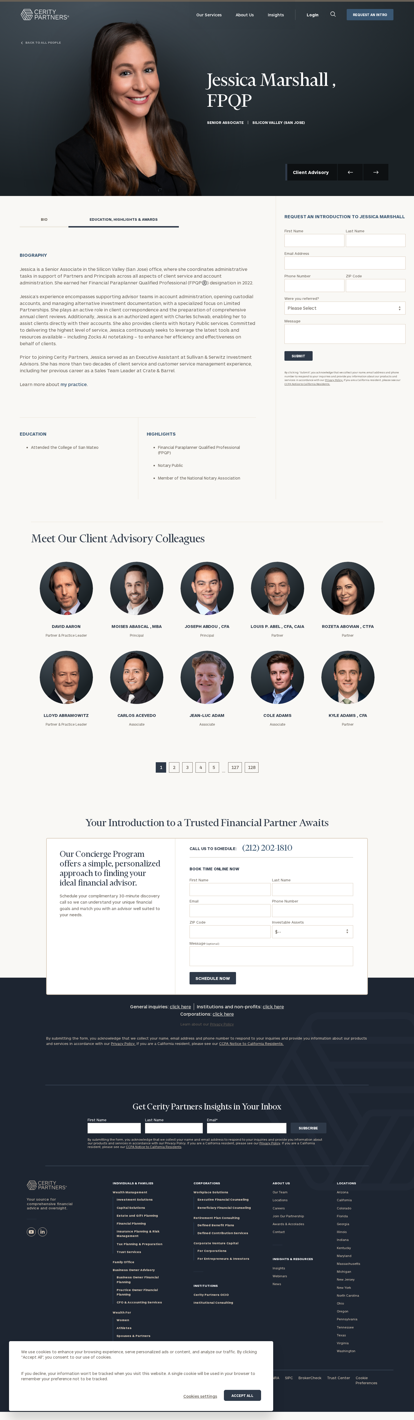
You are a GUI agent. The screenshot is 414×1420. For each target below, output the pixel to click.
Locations (280, 1200)
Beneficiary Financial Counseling (224, 1207)
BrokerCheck (310, 1378)
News (277, 1284)
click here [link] (180, 1006)
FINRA (274, 1378)
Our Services (209, 14)
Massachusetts (348, 1263)
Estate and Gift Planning (137, 1215)
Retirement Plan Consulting (216, 1218)
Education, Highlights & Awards (124, 219)
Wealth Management (130, 1192)
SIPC (289, 1378)
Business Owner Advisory (134, 1270)
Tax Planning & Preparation (139, 1244)
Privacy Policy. (334, 380)
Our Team (280, 1192)
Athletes (124, 1328)
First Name (97, 1120)
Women (123, 1320)
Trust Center (338, 1378)
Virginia (343, 1343)
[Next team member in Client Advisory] (375, 172)
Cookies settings (200, 1396)
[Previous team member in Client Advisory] (350, 172)
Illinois (342, 1232)
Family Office (123, 1262)
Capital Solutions (131, 1207)
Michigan (344, 1271)
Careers (279, 1208)
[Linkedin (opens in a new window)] (42, 1231)
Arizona (342, 1192)
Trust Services (129, 1252)
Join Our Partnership (288, 1216)
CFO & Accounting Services (139, 1302)
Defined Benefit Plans (215, 1225)
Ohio (340, 1303)
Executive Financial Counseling (223, 1199)
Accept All (242, 1395)
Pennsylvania (347, 1319)
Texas (341, 1335)
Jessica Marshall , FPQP (271, 91)
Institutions (205, 1285)
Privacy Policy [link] (222, 1024)
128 (251, 767)
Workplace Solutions (210, 1192)
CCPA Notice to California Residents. (307, 383)
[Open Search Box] (333, 14)
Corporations (206, 1183)
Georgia (343, 1224)
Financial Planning (131, 1223)
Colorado (344, 1208)
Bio (44, 219)
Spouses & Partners (133, 1335)
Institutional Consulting (213, 1302)
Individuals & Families (133, 1183)
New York (344, 1287)
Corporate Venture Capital (215, 1243)
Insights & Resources (293, 1259)
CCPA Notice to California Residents (153, 1147)
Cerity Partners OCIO (211, 1294)
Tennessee (345, 1327)
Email (212, 1120)
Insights (276, 14)
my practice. (74, 384)
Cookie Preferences (366, 1380)
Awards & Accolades (288, 1224)
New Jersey (346, 1279)
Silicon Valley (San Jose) (278, 122)
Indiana (343, 1239)
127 (235, 767)
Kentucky (344, 1248)
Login (313, 14)
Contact (279, 1232)
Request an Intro (370, 15)
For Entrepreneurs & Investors (223, 1258)
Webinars (280, 1276)
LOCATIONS (346, 1183)
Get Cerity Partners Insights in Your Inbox (207, 1107)
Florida (342, 1216)
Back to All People (43, 42)
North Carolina (348, 1295)
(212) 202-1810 (267, 848)
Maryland (344, 1256)
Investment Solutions (135, 1199)
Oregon (342, 1311)
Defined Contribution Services (222, 1233)
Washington (346, 1351)
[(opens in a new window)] (31, 1231)
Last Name (154, 1120)
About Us (245, 14)
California (344, 1200)
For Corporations (211, 1250)
